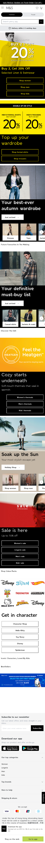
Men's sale (20, 556)
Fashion (12, 15)
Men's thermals (25, 404)
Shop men (25, 87)
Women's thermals (25, 397)
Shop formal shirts (20, 152)
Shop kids (25, 93)
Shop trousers (20, 158)
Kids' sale (20, 563)
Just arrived (10, 217)
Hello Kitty (20, 630)
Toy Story (20, 637)
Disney (20, 643)
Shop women (25, 80)
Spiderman (20, 650)
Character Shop (20, 624)
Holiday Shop (10, 467)
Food (33, 15)
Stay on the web (12, 839)
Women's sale (20, 543)
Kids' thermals (25, 410)
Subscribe (37, 728)
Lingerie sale (20, 550)
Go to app (33, 839)
